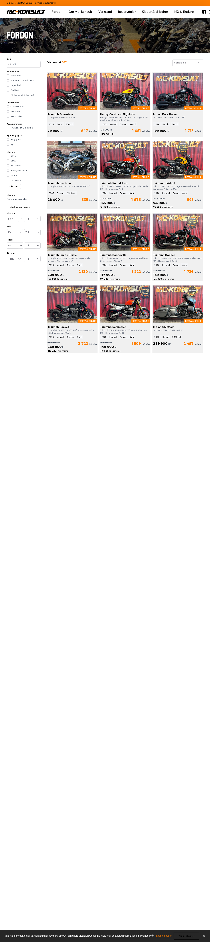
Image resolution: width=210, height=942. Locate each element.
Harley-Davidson (19, 170)
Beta (13, 156)
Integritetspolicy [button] (163, 935)
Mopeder (15, 111)
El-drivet (14, 90)
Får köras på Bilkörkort (22, 95)
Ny (11, 144)
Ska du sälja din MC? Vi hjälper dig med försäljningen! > (31, 3)
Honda (13, 175)
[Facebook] (204, 11)
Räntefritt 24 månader (22, 80)
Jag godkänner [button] (186, 936)
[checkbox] (8, 75)
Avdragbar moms (20, 207)
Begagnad (15, 139)
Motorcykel (16, 116)
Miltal (10, 240)
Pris (9, 226)
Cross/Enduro (17, 106)
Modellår (11, 213)
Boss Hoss (16, 165)
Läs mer (13, 186)
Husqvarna (15, 180)
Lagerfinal (15, 85)
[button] (21, 219)
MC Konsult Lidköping (21, 127)
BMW (13, 160)
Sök (9, 59)
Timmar (11, 253)
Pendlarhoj (16, 75)
